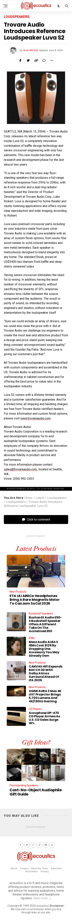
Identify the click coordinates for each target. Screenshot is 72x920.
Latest (40, 497)
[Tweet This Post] (28, 60)
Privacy (45, 871)
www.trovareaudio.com (35, 418)
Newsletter (31, 871)
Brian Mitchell (30, 50)
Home (28, 497)
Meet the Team (39, 868)
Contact (24, 868)
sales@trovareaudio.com (20, 469)
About (13, 868)
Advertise (56, 868)
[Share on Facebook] (20, 60)
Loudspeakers (57, 497)
